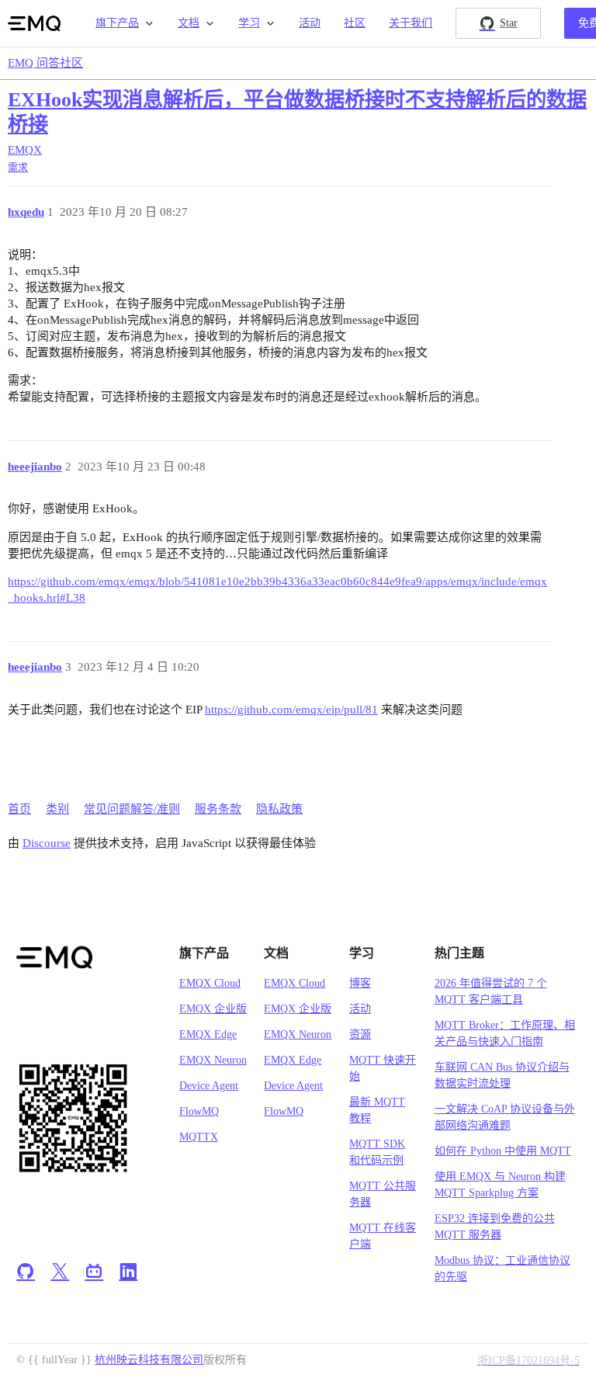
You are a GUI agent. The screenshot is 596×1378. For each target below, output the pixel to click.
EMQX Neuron (213, 1060)
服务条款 (218, 809)
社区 (355, 23)
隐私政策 (279, 809)
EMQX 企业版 (213, 1009)
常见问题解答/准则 (132, 809)
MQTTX (198, 1137)
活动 (310, 23)
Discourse (47, 843)
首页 (19, 809)
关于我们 (410, 23)
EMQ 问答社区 (45, 63)
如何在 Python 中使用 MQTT (503, 1151)
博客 (360, 983)
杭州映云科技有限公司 (149, 1360)
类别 (57, 809)
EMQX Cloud (210, 983)
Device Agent (208, 1086)
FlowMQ (199, 1111)
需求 (18, 167)
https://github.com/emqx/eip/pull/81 (291, 709)
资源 (360, 1034)
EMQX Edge (208, 1034)
